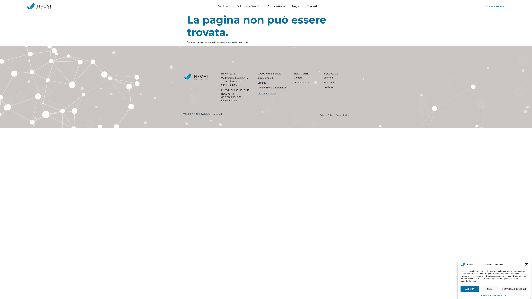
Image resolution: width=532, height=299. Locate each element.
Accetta (469, 289)
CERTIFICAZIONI (267, 93)
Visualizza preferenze (514, 289)
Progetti (296, 6)
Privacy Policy (500, 295)
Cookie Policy (487, 295)
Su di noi (223, 6)
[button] (526, 264)
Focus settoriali (277, 6)
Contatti (312, 6)
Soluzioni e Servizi (248, 6)
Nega (490, 289)
